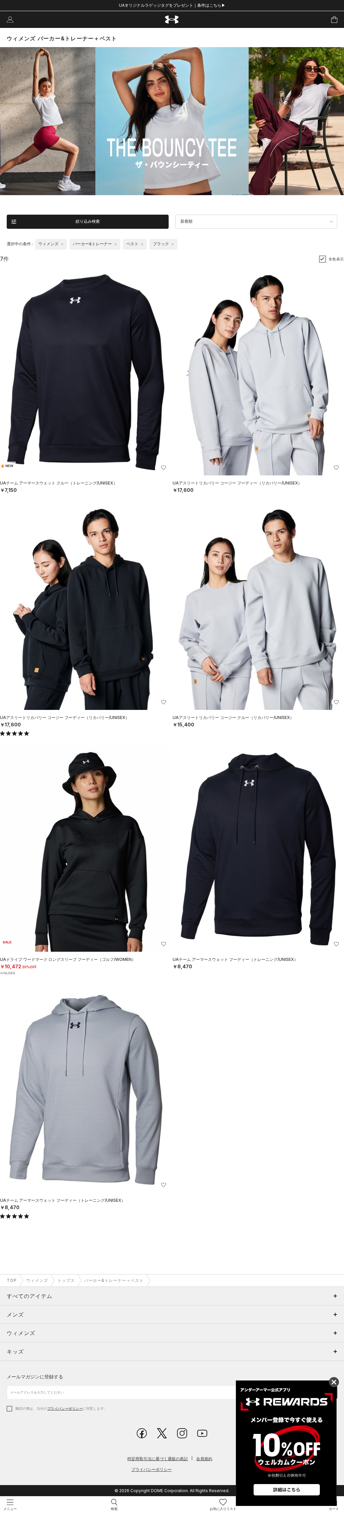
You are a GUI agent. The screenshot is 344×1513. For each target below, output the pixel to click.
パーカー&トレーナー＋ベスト (114, 1280)
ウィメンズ (37, 1280)
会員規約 (204, 1458)
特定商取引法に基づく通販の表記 (157, 1458)
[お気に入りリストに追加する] (163, 467)
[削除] (62, 244)
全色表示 (336, 259)
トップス (66, 1280)
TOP (12, 1280)
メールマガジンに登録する (35, 1376)
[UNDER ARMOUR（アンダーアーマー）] (172, 19)
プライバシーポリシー (65, 1408)
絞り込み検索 (88, 221)
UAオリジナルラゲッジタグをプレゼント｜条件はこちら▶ (172, 5)
